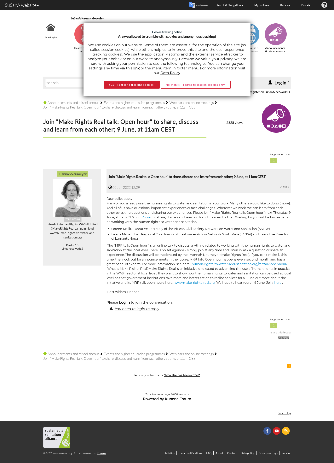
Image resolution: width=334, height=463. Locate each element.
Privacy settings (268, 453)
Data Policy (170, 73)
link (136, 68)
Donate (305, 5)
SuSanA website (21, 5)
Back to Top (284, 413)
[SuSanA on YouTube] (277, 430)
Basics (284, 5)
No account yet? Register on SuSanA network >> (259, 92)
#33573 (284, 187)
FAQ (208, 453)
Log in (124, 302)
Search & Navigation (228, 5)
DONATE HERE (318, 440)
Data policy (248, 453)
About (219, 453)
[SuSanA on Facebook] (267, 430)
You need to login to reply (137, 309)
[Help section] (324, 5)
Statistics (169, 453)
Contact (232, 453)
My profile (260, 5)
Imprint (286, 453)
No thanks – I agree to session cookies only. (195, 84)
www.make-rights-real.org (195, 282)
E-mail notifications (190, 453)
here (277, 282)
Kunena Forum (178, 399)
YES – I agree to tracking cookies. (131, 84)
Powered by (153, 399)
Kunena (101, 453)
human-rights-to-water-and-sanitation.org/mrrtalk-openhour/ (239, 264)
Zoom (146, 217)
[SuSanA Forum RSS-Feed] (286, 430)
